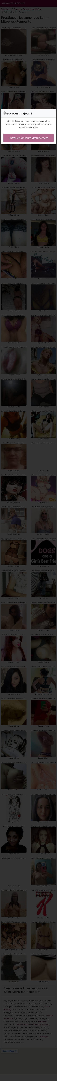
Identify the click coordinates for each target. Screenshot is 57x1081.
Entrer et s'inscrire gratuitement (28, 138)
